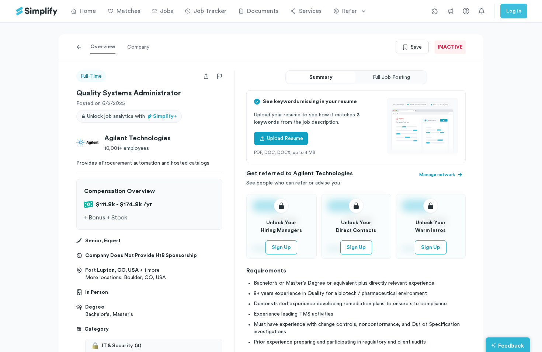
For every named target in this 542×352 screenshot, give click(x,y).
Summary (321, 77)
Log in (513, 11)
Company (138, 47)
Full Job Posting (391, 77)
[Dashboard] (37, 11)
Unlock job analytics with (132, 116)
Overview (102, 46)
